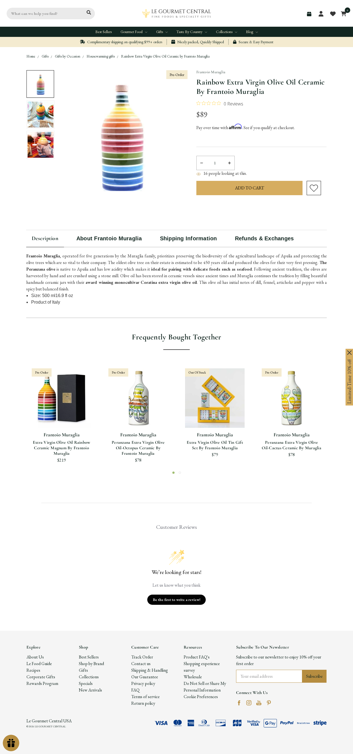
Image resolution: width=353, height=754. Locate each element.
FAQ (135, 690)
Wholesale (193, 677)
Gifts (160, 31)
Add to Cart (137, 418)
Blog (250, 31)
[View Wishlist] (332, 13)
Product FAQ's (197, 657)
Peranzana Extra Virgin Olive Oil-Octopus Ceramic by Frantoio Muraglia (138, 448)
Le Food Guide (39, 663)
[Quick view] (54, 400)
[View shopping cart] (342, 13)
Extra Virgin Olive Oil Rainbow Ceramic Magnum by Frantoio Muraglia (61, 448)
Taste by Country (189, 31)
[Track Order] (309, 14)
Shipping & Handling (149, 670)
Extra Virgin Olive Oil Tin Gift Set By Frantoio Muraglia (215, 445)
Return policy (143, 703)
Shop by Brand (91, 663)
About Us (35, 657)
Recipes (33, 670)
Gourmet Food (132, 31)
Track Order (142, 657)
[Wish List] (68, 400)
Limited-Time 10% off (349, 381)
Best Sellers (103, 31)
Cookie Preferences (201, 696)
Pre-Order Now (62, 418)
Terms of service (145, 696)
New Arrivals (90, 690)
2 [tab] (180, 473)
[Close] (349, 352)
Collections (224, 31)
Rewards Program (42, 683)
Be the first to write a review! (176, 599)
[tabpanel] (61, 416)
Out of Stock (215, 418)
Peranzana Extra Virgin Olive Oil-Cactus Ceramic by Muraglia (291, 445)
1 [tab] (173, 473)
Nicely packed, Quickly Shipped (200, 41)
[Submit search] (89, 12)
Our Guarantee (144, 677)
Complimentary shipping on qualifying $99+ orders (124, 41)
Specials (86, 683)
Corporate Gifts (40, 677)
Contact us (141, 663)
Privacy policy (143, 683)
